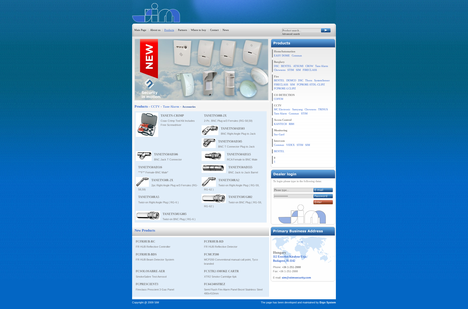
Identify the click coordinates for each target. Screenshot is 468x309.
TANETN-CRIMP (172, 115)
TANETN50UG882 (240, 197)
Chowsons (279, 69)
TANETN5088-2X (215, 115)
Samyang (297, 109)
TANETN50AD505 (230, 141)
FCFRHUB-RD (214, 241)
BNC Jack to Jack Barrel (243, 172)
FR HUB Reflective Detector (220, 246)
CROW (309, 66)
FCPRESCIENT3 (147, 284)
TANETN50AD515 (239, 154)
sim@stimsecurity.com (296, 277)
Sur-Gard (279, 134)
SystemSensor (322, 80)
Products (169, 29)
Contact (214, 29)
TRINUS (323, 109)
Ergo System (328, 302)
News (226, 29)
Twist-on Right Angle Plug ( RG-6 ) (158, 202)
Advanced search (291, 34)
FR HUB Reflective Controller (153, 246)
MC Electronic (282, 109)
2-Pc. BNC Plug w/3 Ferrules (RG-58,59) (228, 120)
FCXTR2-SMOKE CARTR (221, 271)
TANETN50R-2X (162, 180)
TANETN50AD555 (240, 167)
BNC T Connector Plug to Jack (236, 146)
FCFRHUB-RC (145, 241)
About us (155, 29)
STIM (290, 69)
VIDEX (290, 144)
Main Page (140, 29)
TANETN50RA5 (148, 197)
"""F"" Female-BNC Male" (153, 172)
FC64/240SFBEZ (214, 284)
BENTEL (286, 66)
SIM (298, 69)
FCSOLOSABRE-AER (150, 271)
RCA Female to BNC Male (242, 159)
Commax (297, 55)
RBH (291, 123)
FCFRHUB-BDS (146, 254)
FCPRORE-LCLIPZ (285, 88)
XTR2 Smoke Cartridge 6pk (220, 276)
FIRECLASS (310, 69)
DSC (276, 66)
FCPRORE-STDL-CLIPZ (311, 84)
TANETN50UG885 (174, 214)
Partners (182, 29)
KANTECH (280, 123)
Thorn (308, 80)
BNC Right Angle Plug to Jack (238, 133)
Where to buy (198, 29)
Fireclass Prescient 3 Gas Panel (155, 289)
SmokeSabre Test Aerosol (151, 276)
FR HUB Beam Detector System (155, 259)
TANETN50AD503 (233, 128)
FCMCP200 (211, 254)
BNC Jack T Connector (168, 159)
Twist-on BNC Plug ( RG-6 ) (179, 219)
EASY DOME (282, 55)
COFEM (278, 98)
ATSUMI (298, 66)
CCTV (155, 106)
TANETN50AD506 (166, 154)
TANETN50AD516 (150, 167)
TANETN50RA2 (228, 180)
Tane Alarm (171, 106)
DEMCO (291, 80)
